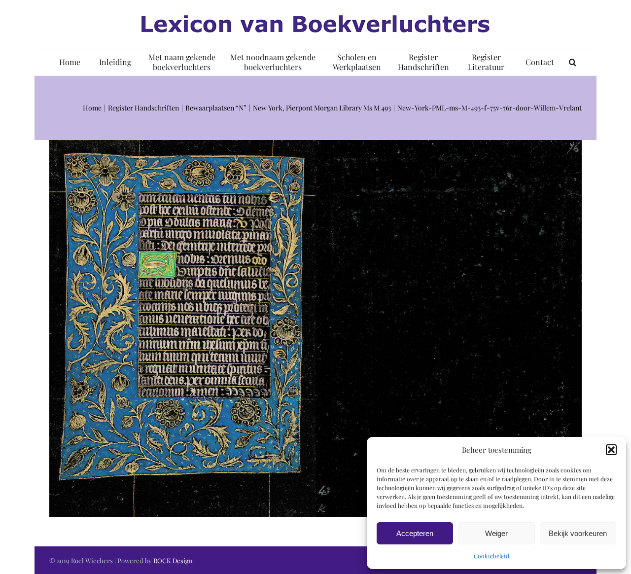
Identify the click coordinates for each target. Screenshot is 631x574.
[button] (611, 450)
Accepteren (414, 533)
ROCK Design (173, 560)
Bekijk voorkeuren (578, 533)
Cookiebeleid (491, 556)
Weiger (496, 533)
